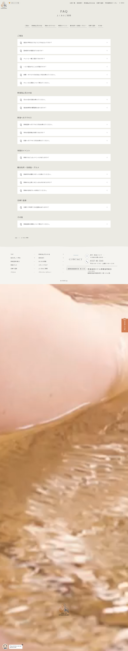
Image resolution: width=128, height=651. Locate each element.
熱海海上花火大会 (89, 3)
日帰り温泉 (100, 3)
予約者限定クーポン (111, 3)
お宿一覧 (72, 3)
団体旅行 (79, 3)
